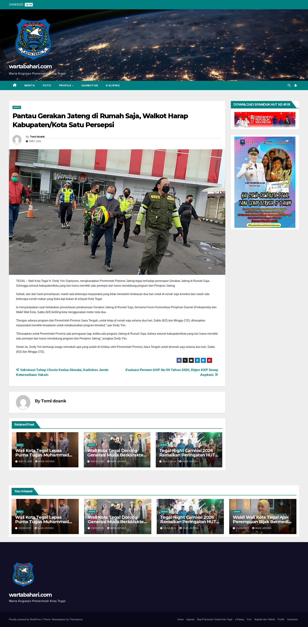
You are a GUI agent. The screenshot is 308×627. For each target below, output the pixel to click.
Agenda (190, 619)
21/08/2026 (243, 528)
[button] (289, 85)
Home (181, 619)
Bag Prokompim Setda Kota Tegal (214, 619)
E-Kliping (113, 85)
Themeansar (76, 619)
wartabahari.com (30, 66)
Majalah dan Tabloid (264, 619)
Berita (29, 85)
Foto (47, 85)
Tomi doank (37, 136)
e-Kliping (239, 619)
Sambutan (89, 85)
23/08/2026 (25, 528)
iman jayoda (46, 461)
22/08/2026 (170, 528)
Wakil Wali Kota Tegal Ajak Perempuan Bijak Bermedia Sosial (262, 522)
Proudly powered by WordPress (25, 619)
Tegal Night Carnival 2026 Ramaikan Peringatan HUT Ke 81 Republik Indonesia (187, 455)
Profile (65, 85)
